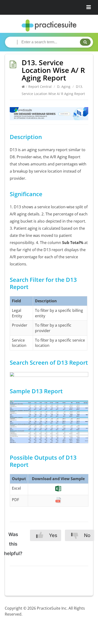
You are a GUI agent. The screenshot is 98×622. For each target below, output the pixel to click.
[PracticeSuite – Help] (49, 26)
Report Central (40, 86)
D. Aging (63, 86)
